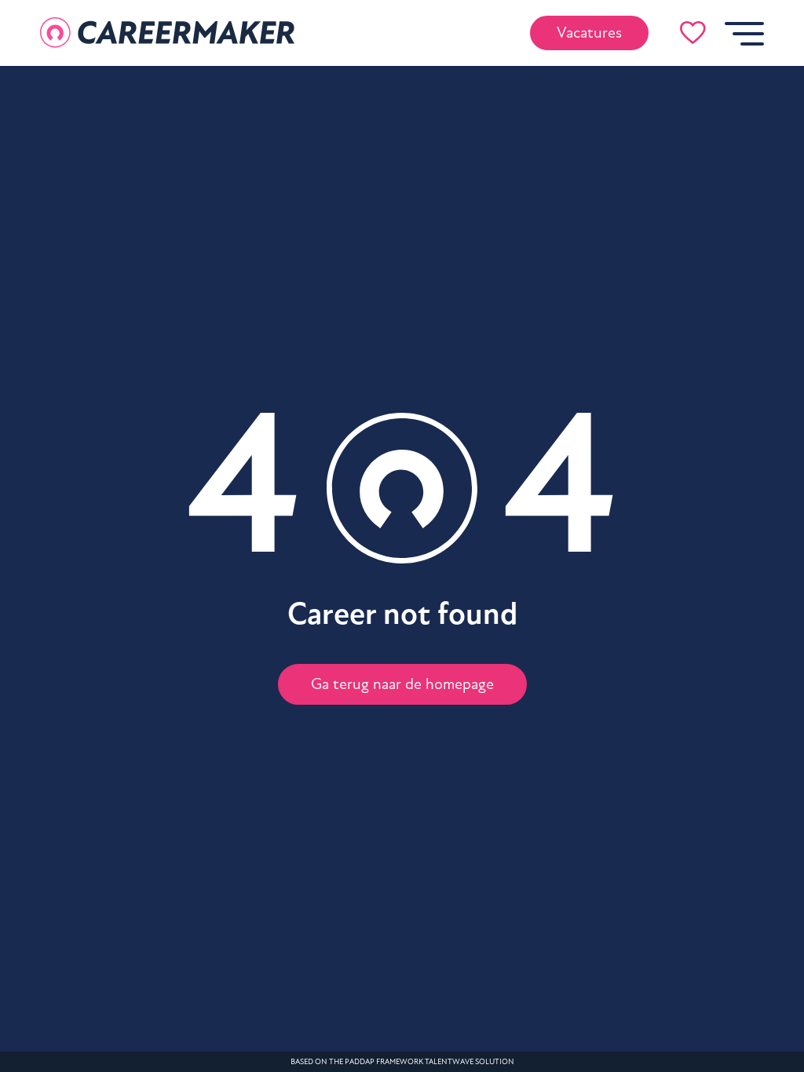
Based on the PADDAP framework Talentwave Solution (402, 1062)
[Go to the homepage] (167, 33)
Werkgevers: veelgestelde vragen (131, 597)
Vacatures (589, 33)
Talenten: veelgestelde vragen (131, 558)
